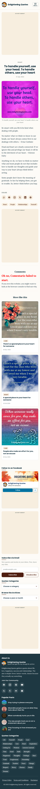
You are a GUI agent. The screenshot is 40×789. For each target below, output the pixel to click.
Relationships (22, 204)
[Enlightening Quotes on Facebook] (4, 685)
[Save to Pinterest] (30, 197)
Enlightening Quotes (17, 483)
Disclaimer (34, 780)
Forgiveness (14, 759)
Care (17, 744)
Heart (20, 62)
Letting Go (6, 748)
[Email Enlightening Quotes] (22, 691)
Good (11, 752)
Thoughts (17, 756)
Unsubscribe (31, 575)
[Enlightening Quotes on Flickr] (16, 691)
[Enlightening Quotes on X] (4, 691)
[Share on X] (20, 197)
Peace (23, 763)
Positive (15, 763)
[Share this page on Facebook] (35, 490)
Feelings (26, 756)
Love (27, 740)
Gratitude (6, 763)
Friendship (25, 759)
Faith (18, 752)
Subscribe (13, 575)
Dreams (5, 771)
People (12, 204)
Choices (22, 767)
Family (30, 767)
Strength (27, 752)
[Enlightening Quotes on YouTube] (22, 685)
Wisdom (16, 748)
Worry (14, 767)
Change (31, 763)
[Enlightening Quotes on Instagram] (14, 197)
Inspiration (33, 744)
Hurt (34, 756)
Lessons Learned (28, 748)
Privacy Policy (6, 780)
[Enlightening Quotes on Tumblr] (10, 691)
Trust (5, 759)
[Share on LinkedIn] (25, 197)
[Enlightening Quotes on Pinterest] (16, 685)
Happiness (6, 756)
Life (4, 740)
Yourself (33, 204)
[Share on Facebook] (9, 197)
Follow (17, 490)
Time (4, 752)
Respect (5, 767)
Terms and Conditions (21, 780)
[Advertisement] (20, 35)
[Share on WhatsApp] (4, 197)
